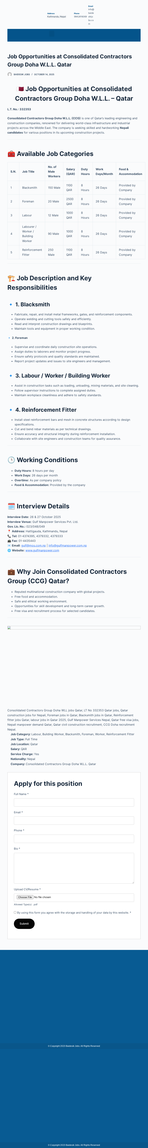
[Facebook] (125, 35)
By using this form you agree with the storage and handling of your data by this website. (74, 912)
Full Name (21, 794)
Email (18, 812)
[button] (51, 34)
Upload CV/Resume (27, 889)
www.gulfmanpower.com (42, 550)
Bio (17, 848)
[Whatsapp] (134, 35)
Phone (19, 830)
